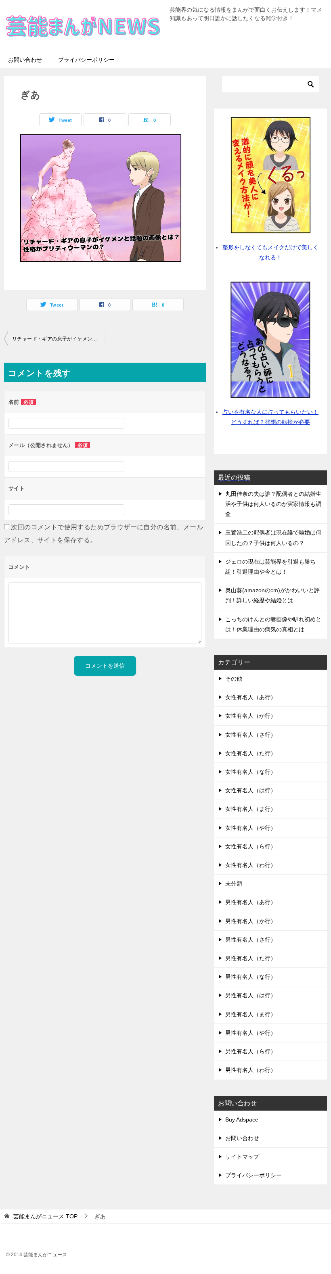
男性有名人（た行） (250, 958)
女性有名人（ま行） (250, 809)
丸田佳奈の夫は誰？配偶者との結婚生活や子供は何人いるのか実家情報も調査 (273, 504)
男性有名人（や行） (250, 1033)
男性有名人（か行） (250, 921)
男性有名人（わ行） (250, 1070)
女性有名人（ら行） (250, 846)
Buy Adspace (241, 1119)
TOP (45, 1216)
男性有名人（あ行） (250, 902)
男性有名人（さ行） (250, 939)
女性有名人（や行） (250, 828)
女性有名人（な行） (250, 772)
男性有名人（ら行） (250, 1051)
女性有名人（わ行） (250, 865)
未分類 (233, 883)
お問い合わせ (25, 59)
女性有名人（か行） (250, 715)
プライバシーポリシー (86, 59)
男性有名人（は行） (250, 995)
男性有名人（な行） (250, 976)
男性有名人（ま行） (250, 1014)
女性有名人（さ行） (250, 734)
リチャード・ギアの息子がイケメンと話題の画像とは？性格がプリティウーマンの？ (58, 339)
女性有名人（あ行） (250, 697)
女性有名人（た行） (250, 753)
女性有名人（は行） (250, 790)
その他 (233, 678)
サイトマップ (242, 1156)
